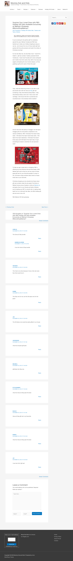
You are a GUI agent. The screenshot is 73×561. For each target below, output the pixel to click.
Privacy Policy (57, 536)
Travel (18, 9)
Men (32, 30)
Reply (39, 238)
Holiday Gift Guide (49, 9)
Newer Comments (43, 220)
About (59, 9)
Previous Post (10, 207)
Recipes (26, 9)
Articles (12, 9)
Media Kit (65, 9)
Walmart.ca (37, 185)
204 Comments (16, 30)
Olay (31, 90)
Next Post (45, 207)
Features (33, 9)
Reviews (41, 9)
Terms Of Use (57, 538)
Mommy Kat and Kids (20, 3)
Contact (56, 540)
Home (55, 534)
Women (18, 32)
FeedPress (14, 546)
